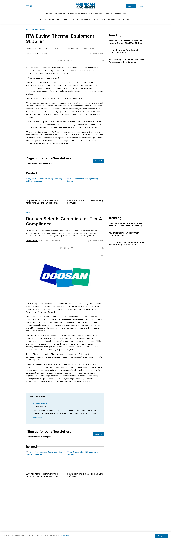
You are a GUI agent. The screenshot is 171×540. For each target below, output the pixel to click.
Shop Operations (108, 19)
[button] (27, 6)
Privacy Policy (64, 535)
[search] (31, 6)
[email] (72, 61)
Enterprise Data (124, 19)
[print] (103, 61)
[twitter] (65, 61)
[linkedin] (61, 61)
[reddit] (68, 61)
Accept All (161, 536)
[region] (85, 536)
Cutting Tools (68, 19)
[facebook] (58, 61)
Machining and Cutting (49, 19)
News (28, 212)
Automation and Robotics (87, 19)
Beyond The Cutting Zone (35, 30)
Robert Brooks (32, 241)
